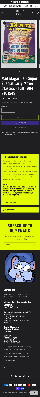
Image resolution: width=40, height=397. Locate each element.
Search (6, 368)
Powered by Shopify (21, 392)
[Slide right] (24, 71)
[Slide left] (16, 71)
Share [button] (6, 141)
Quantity (4, 106)
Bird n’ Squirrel (12, 392)
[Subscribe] (34, 244)
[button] (2, 12)
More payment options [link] (20, 127)
